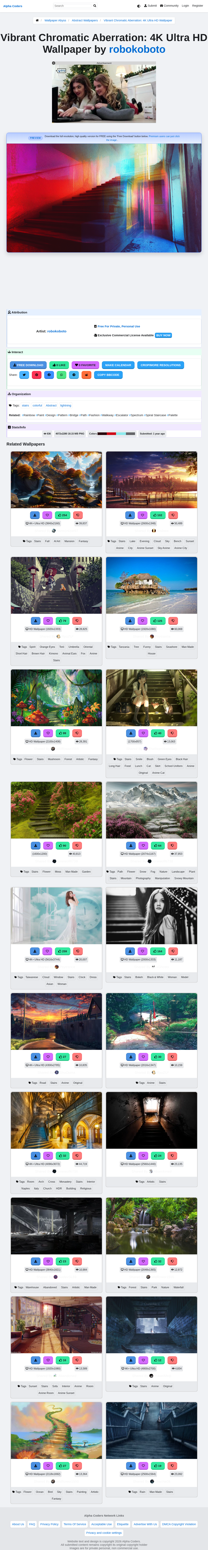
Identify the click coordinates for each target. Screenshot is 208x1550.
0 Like (60, 365)
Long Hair (114, 766)
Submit (152, 5)
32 (64, 1155)
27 (64, 1056)
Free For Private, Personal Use (119, 326)
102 (159, 515)
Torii (61, 647)
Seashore (171, 647)
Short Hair (21, 653)
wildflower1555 (67, 749)
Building (71, 1188)
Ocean (40, 1492)
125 (159, 620)
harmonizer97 (67, 531)
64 (159, 845)
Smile (139, 759)
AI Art (57, 541)
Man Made (188, 647)
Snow (143, 871)
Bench (177, 541)
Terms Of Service (75, 1524)
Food (128, 766)
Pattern (62, 415)
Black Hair (182, 759)
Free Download (29, 365)
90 (64, 845)
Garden (86, 871)
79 (64, 620)
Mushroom (54, 759)
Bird (50, 1492)
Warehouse (32, 1287)
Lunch (138, 766)
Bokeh (139, 977)
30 (159, 1056)
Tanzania (124, 647)
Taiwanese (32, 977)
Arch (41, 1181)
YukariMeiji (162, 1376)
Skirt (157, 766)
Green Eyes (164, 759)
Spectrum (136, 415)
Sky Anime (164, 548)
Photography (143, 878)
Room (30, 1181)
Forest (68, 759)
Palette (172, 415)
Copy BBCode (108, 374)
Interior (91, 1181)
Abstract (51, 405)
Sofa (55, 1386)
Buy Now (163, 335)
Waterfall (179, 1287)
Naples (25, 1188)
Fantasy (83, 541)
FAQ (32, 1524)
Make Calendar (118, 365)
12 (159, 1360)
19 (159, 1466)
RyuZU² (67, 636)
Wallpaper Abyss (55, 20)
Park (154, 1287)
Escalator (121, 415)
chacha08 (162, 1481)
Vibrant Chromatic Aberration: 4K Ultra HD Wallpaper (138, 20)
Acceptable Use (101, 1524)
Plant (192, 871)
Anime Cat (158, 772)
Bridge (73, 415)
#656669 (130, 433)
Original (143, 772)
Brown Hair (38, 653)
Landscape (178, 871)
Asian (49, 984)
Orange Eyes (47, 647)
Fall (47, 541)
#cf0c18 (111, 433)
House (152, 653)
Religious (85, 1188)
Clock (82, 977)
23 (64, 1261)
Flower (28, 759)
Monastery (65, 1181)
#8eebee (121, 433)
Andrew (163, 531)
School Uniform (173, 766)
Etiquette (123, 1524)
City (130, 548)
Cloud (157, 541)
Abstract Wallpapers (85, 20)
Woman (62, 984)
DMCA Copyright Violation (179, 1524)
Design (50, 415)
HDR (59, 1188)
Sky (167, 541)
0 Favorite (87, 365)
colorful (37, 405)
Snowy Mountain (184, 878)
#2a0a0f (102, 433)
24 (159, 1155)
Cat (149, 766)
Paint (40, 415)
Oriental (88, 647)
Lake (132, 541)
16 (64, 1360)
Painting (81, 1492)
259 (64, 951)
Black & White (155, 977)
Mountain (126, 878)
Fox (83, 653)
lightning (65, 405)
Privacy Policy (49, 1524)
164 (159, 951)
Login (185, 5)
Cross (51, 1181)
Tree (136, 647)
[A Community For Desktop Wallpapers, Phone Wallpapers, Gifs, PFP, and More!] (37, 20)
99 (64, 733)
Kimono (53, 653)
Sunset (190, 541)
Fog (153, 871)
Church (47, 1188)
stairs (25, 405)
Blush (150, 759)
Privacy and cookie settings (104, 1532)
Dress (93, 977)
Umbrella (74, 647)
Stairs (37, 541)
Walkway (107, 415)
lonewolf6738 (67, 861)
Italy (36, 1188)
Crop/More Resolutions (161, 365)
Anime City (180, 548)
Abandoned (163, 1171)
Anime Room (46, 1393)
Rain (142, 1492)
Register (197, 5)
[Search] (95, 6)
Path (83, 415)
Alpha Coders (12, 6)
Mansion (69, 541)
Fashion (94, 415)
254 (64, 515)
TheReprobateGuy (162, 749)
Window (58, 977)
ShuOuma (67, 1072)
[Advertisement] (104, 280)
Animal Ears (69, 653)
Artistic (80, 759)
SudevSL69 (67, 1277)
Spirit (32, 647)
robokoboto (137, 49)
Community (171, 5)
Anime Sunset (145, 548)
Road (43, 1082)
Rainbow (29, 415)
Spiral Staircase (155, 415)
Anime (120, 548)
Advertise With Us (145, 1524)
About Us (18, 1524)
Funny (147, 647)
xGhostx (162, 967)
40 (159, 733)
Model (184, 977)
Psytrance (162, 636)
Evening (144, 541)
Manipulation (162, 878)
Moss (58, 871)
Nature (163, 871)
